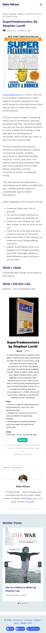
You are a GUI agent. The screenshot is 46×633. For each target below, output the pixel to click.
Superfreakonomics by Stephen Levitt (23, 344)
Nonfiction (17, 467)
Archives (28, 620)
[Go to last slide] (6, 564)
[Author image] (4, 30)
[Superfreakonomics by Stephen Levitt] (24, 336)
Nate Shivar (10, 31)
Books (7, 467)
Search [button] (37, 620)
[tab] (18, 603)
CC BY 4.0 (18, 620)
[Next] (40, 564)
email (31, 501)
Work (16, 623)
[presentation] (23, 555)
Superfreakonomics (12, 94)
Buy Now (22, 440)
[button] (20, 629)
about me (31, 498)
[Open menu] (41, 4)
